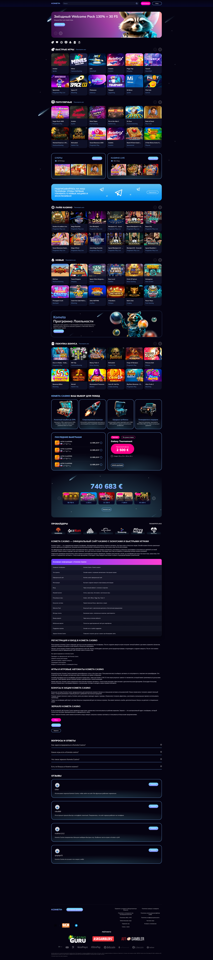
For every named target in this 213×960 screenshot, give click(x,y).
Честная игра (150, 920)
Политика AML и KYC (126, 917)
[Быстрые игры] (52, 42)
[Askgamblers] (103, 938)
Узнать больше (58, 331)
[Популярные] (66, 42)
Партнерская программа (74, 909)
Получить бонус (59, 24)
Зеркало (56, 730)
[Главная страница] (56, 3)
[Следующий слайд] (60, 33)
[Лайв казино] (61, 42)
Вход (157, 3)
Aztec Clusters (66, 441)
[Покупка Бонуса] (74, 42)
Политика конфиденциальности (150, 917)
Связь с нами (125, 927)
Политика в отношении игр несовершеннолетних (125, 913)
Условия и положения (150, 923)
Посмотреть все (81, 49)
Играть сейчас (97, 158)
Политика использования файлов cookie (150, 913)
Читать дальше (117, 465)
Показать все (106, 509)
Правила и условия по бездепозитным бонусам (126, 909)
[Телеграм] (76, 925)
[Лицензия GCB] (65, 925)
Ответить (153, 784)
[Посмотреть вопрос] (161, 744)
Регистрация (145, 3)
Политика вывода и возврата (150, 908)
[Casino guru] (77, 939)
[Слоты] (57, 42)
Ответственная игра (125, 920)
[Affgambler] (133, 938)
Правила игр (125, 923)
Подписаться (152, 192)
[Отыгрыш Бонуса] (79, 42)
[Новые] (70, 42)
